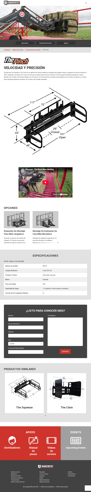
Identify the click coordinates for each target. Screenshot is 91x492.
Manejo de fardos (18, 50)
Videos (41, 478)
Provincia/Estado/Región (16, 348)
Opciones (25, 43)
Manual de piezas (44, 480)
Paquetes (42, 472)
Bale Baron (14, 474)
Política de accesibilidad (47, 486)
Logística (41, 476)
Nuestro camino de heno (18, 482)
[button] (45, 242)
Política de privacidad (62, 486)
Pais (10, 340)
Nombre (11, 315)
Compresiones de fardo (33, 50)
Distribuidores (72, 474)
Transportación (15, 480)
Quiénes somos (15, 472)
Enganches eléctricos (17, 478)
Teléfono (11, 332)
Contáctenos (71, 476)
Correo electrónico (14, 324)
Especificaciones (45, 43)
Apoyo (66, 43)
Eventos (70, 472)
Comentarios (52, 315)
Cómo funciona (43, 474)
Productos (7, 50)
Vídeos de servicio (44, 482)
